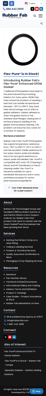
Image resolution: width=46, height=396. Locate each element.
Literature (11, 274)
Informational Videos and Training (23, 285)
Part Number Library (16, 278)
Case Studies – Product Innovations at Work (23, 298)
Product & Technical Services (21, 250)
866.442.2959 (14, 9)
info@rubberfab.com (17, 320)
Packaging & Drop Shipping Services (24, 261)
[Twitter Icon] (32, 9)
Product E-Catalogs (16, 292)
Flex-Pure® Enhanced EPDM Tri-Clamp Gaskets (25, 189)
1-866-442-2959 (15, 324)
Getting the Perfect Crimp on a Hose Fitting (22, 242)
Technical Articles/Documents (21, 281)
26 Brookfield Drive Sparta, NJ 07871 (25, 316)
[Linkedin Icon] (41, 9)
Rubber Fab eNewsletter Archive (22, 303)
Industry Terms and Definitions (21, 289)
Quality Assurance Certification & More (22, 256)
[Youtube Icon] (37, 9)
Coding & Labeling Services (19, 246)
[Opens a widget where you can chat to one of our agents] (36, 391)
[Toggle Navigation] (40, 16)
